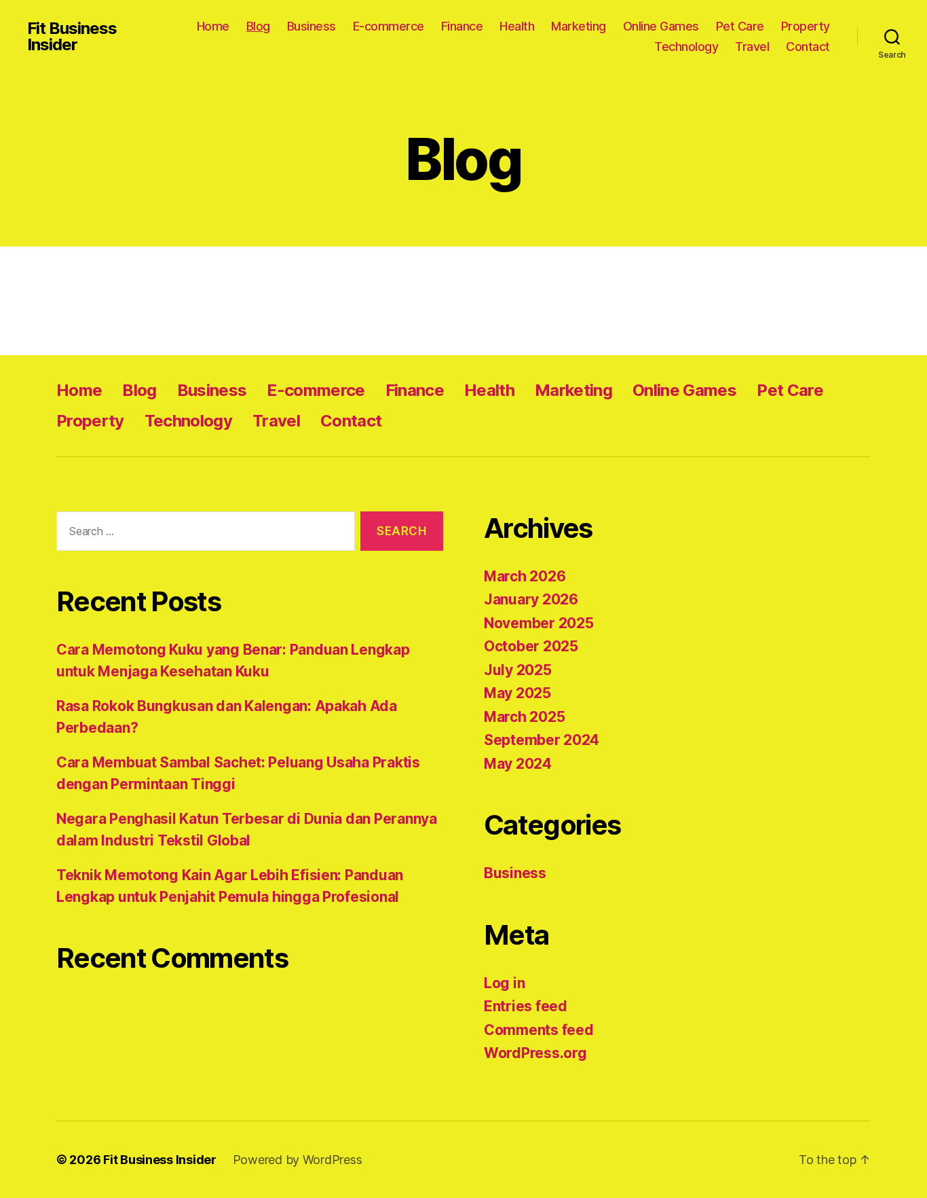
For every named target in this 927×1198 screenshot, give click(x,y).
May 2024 (518, 763)
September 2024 (541, 739)
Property (805, 26)
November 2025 (539, 623)
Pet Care (740, 26)
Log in (504, 983)
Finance (462, 26)
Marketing (578, 26)
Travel (752, 46)
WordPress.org (535, 1053)
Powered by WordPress (297, 1159)
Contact (808, 46)
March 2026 (524, 576)
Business (311, 26)
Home (213, 26)
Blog (258, 26)
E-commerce (388, 26)
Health (516, 26)
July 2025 (518, 669)
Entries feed (525, 1006)
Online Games (661, 26)
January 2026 (531, 599)
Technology (686, 46)
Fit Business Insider (72, 36)
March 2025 (524, 716)
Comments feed (539, 1029)
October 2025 (531, 646)
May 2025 (517, 693)
